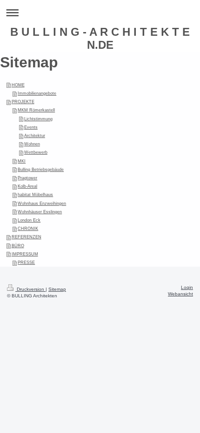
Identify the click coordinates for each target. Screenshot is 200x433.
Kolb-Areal (27, 186)
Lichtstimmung (38, 119)
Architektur (34, 135)
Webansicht (180, 293)
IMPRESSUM (25, 254)
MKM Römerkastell (36, 110)
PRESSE (26, 262)
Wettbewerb (35, 152)
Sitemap (57, 289)
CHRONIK (28, 228)
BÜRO (18, 245)
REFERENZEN (26, 237)
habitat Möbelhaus (35, 194)
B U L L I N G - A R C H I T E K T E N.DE (100, 38)
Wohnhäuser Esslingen (40, 212)
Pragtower (27, 178)
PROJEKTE (23, 101)
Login (187, 287)
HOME (18, 85)
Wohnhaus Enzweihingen (42, 203)
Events (31, 127)
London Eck (29, 220)
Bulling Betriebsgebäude (41, 169)
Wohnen (32, 144)
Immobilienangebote (37, 93)
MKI (22, 161)
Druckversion (30, 289)
